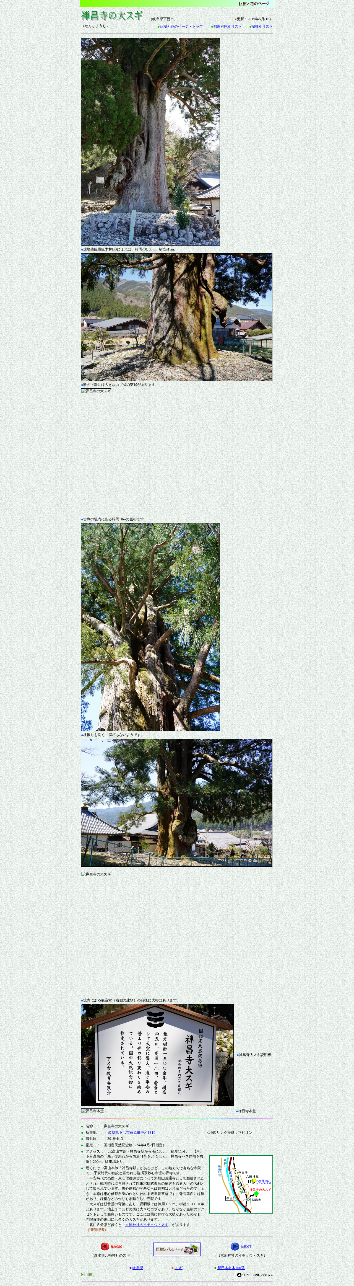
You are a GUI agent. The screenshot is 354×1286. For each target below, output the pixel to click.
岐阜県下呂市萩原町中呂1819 (131, 1132)
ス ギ (179, 1268)
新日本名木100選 (231, 1268)
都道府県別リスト (227, 26)
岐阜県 (137, 1268)
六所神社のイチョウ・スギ (146, 1225)
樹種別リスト (262, 26)
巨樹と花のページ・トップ (181, 26)
